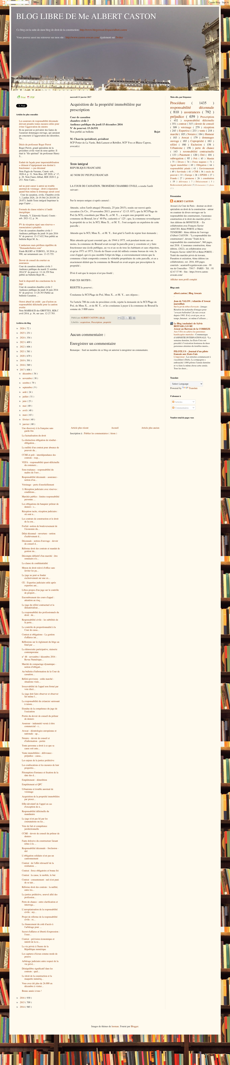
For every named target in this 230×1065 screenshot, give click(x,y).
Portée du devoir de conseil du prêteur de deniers (40, 717)
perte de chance (204, 148)
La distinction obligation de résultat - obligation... (39, 441)
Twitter (120, 37)
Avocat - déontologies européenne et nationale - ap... (39, 732)
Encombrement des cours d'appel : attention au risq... (38, 599)
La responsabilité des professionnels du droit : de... (40, 614)
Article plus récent (79, 427)
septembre (28, 387)
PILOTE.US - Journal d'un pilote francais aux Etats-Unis (191, 353)
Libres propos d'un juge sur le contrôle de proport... (40, 591)
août (25, 392)
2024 (22, 337)
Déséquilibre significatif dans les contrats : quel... (37, 970)
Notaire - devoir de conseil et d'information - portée (36, 739)
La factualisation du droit (34, 435)
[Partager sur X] (126, 318)
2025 (22, 332)
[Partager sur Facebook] (130, 318)
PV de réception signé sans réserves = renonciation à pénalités (37, 226)
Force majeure (200, 161)
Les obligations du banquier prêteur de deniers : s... (40, 505)
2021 (22, 351)
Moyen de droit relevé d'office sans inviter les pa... (38, 569)
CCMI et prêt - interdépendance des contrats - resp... (39, 456)
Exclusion (197, 144)
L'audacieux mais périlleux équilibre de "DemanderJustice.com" (38, 246)
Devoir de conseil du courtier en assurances (34, 262)
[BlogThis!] (123, 318)
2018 (22, 364)
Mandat (210, 158)
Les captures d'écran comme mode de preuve (39, 955)
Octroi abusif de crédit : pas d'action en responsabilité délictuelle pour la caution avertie (38, 304)
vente (202, 130)
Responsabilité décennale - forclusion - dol (40, 850)
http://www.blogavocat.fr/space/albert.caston (104, 29)
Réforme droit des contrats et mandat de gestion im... (41, 550)
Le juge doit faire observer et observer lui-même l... (40, 695)
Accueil (115, 427)
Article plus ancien (150, 427)
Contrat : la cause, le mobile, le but (38, 875)
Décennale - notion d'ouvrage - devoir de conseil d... (40, 542)
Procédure (181, 102)
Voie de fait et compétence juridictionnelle (34, 827)
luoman (115, 1026)
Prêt (196, 158)
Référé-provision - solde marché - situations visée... (38, 680)
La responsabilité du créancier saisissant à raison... (41, 703)
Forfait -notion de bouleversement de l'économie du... (39, 527)
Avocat (186, 137)
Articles (178, 401)
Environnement (206, 168)
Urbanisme (177, 148)
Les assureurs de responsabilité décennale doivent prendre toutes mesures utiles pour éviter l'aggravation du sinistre (39, 123)
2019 (22, 360)
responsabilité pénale (181, 168)
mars (25, 414)
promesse (190, 178)
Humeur (209, 134)
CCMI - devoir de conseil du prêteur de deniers (40, 835)
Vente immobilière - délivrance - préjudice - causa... (37, 754)
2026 (22, 328)
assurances (193, 111)
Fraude (174, 178)
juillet (26, 396)
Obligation (202, 165)
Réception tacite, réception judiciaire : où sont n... (40, 513)
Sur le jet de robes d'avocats (186, 306)
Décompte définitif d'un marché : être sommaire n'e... (40, 557)
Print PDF (28, 97)
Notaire (192, 134)
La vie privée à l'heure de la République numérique (35, 948)
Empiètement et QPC (32, 784)
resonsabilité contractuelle (198, 151)
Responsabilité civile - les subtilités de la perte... (40, 621)
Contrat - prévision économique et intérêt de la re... (38, 940)
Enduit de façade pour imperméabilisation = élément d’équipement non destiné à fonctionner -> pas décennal (39, 165)
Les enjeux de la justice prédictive (38, 760)
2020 (22, 355)
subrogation (177, 158)
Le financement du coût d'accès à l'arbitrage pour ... (37, 926)
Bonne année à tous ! (32, 990)
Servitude (182, 171)
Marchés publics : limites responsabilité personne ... (40, 498)
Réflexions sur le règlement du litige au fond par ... (40, 643)
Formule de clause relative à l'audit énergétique (35, 211)
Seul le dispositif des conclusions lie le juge (37, 282)
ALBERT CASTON (183, 201)
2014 (22, 1006)
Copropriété (197, 141)
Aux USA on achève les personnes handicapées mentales (189, 333)
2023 (22, 342)
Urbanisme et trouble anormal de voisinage (37, 790)
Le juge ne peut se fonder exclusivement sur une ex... (36, 577)
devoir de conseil (204, 124)
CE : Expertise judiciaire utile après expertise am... (39, 584)
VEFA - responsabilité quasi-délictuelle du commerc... (40, 464)
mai (25, 405)
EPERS (204, 174)
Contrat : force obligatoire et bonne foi (40, 870)
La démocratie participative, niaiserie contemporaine (39, 651)
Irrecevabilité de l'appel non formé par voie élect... (40, 688)
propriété (107, 322)
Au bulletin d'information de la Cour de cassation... (41, 673)
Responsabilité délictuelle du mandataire (35, 813)
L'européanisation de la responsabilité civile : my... (40, 911)
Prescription (96, 322)
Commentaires (181, 407)
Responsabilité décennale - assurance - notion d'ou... (40, 478)
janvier (26, 424)
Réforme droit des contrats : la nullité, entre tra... (40, 888)
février (26, 419)
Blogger (134, 1026)
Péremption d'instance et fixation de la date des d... (40, 774)
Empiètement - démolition (34, 779)
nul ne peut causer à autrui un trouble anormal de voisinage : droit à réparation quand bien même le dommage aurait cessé (39, 188)
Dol (203, 155)
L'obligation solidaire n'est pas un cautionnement (38, 857)
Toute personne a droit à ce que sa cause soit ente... (38, 747)
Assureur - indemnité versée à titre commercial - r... (38, 725)
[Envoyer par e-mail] (119, 318)
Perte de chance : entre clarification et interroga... (40, 903)
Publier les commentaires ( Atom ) (100, 433)
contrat (182, 124)
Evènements (201, 185)
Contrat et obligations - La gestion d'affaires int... (38, 636)
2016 (22, 997)
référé (174, 144)
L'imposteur (179, 356)
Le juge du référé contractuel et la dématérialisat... (38, 606)
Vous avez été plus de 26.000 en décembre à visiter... (37, 985)
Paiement (185, 155)
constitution (208, 178)
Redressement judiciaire (181, 184)
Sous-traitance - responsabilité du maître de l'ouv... (38, 471)
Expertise (185, 130)
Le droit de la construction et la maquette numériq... (37, 977)
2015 (22, 1002)
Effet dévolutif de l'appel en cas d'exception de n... (37, 805)
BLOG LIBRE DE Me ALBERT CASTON (86, 15)
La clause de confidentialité (35, 563)
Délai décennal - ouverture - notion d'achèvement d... (38, 535)
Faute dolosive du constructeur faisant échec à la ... (40, 842)
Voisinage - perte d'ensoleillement (38, 484)
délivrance (184, 181)
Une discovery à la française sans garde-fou (37, 429)
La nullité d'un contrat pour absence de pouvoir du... (40, 449)
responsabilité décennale (192, 107)
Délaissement (202, 181)
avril (25, 410)
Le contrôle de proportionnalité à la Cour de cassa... (39, 628)
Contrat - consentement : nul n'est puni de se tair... (40, 881)
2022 (22, 346)
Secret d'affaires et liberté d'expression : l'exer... (41, 933)
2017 (22, 369)
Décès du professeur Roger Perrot (35, 144)
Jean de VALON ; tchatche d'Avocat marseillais (192, 302)
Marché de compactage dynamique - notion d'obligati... (39, 665)
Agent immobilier (179, 165)
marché (174, 134)
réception (209, 127)
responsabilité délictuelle (199, 120)
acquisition (85, 322)
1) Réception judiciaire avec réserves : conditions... (40, 490)
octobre (26, 382)
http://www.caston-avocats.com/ (83, 37)
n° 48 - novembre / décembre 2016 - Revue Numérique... (39, 658)
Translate (193, 388)
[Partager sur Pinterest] (134, 318)
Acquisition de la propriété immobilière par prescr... (41, 798)
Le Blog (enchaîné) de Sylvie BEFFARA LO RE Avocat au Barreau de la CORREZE (192, 326)
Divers (181, 161)
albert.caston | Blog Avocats (188, 293)
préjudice (178, 116)
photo (211, 185)
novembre (28, 378)
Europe (189, 174)
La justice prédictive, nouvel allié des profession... (39, 896)
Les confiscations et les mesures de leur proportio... (40, 766)
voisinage (187, 127)
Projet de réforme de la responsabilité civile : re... (39, 918)
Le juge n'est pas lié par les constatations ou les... (35, 820)
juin (25, 401)
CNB (196, 171)
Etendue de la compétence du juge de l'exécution (39, 710)
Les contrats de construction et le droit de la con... (40, 520)
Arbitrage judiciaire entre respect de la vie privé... (40, 962)
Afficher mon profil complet (183, 279)
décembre (27, 373)
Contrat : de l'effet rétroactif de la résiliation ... (38, 864)
